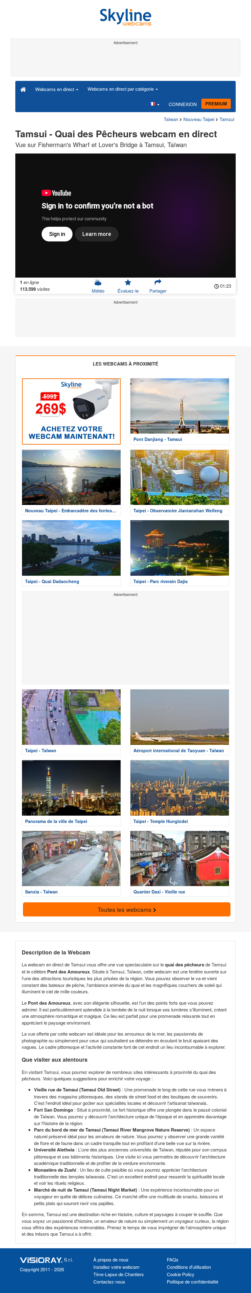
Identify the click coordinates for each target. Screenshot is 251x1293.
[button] (154, 104)
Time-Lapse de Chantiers (118, 1274)
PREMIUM (216, 103)
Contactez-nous (109, 1281)
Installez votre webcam (116, 1267)
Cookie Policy (180, 1274)
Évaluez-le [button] (128, 290)
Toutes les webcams (125, 909)
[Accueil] (23, 89)
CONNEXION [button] (183, 104)
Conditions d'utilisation (189, 1267)
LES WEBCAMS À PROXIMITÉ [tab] (125, 363)
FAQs (172, 1259)
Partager (158, 290)
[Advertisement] (125, 60)
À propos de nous (111, 1259)
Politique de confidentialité (192, 1281)
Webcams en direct (55, 89)
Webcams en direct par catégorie (121, 88)
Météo (98, 290)
